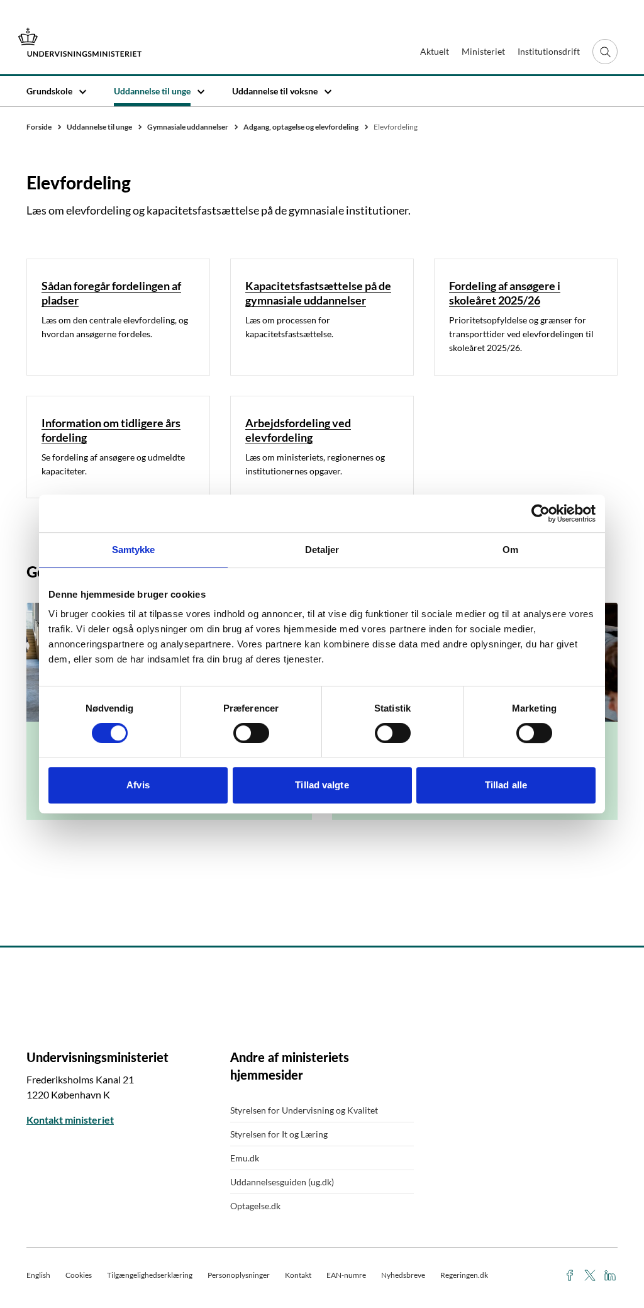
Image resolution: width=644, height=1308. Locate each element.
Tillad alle (506, 785)
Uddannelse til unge (152, 91)
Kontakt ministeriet (70, 1120)
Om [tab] (510, 549)
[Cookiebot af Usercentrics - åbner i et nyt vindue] (541, 513)
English (38, 1275)
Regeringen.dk (464, 1275)
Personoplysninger (239, 1275)
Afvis (138, 785)
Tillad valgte (321, 785)
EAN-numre (346, 1275)
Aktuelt (434, 51)
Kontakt (298, 1275)
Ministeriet (483, 51)
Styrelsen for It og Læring (279, 1134)
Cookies (78, 1275)
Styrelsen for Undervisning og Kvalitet (304, 1110)
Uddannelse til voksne (275, 91)
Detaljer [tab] (322, 549)
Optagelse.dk (255, 1205)
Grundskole (49, 91)
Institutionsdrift (549, 51)
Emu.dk (244, 1158)
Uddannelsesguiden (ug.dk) (282, 1182)
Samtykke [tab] (133, 549)
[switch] (251, 733)
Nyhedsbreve (403, 1275)
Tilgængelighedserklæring (149, 1275)
